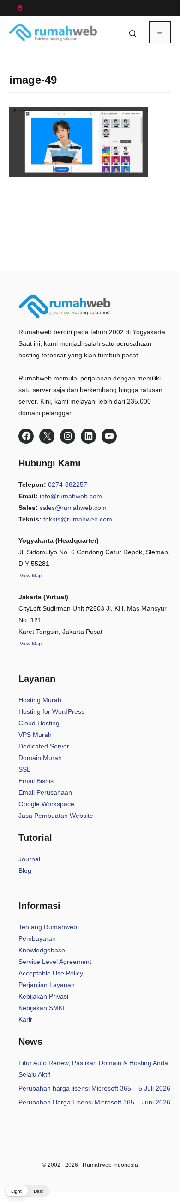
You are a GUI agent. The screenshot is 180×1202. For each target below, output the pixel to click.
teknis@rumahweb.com (77, 519)
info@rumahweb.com (71, 496)
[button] (133, 32)
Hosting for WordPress (51, 711)
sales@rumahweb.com (73, 507)
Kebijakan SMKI (41, 1008)
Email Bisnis (36, 781)
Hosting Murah (39, 700)
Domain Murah (40, 757)
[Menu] (160, 32)
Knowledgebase (41, 950)
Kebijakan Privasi (43, 996)
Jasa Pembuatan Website (55, 815)
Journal (29, 859)
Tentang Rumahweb (47, 927)
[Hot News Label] (18, 7)
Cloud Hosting (39, 723)
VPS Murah (35, 734)
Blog (24, 870)
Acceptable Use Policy (50, 973)
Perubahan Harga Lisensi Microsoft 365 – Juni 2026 (94, 1102)
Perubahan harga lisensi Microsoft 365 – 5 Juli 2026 (94, 1088)
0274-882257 (67, 484)
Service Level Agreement (54, 961)
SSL (24, 769)
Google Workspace (46, 804)
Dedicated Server (43, 746)
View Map (30, 643)
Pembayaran (37, 938)
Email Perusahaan (45, 792)
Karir (25, 1019)
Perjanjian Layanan (46, 984)
